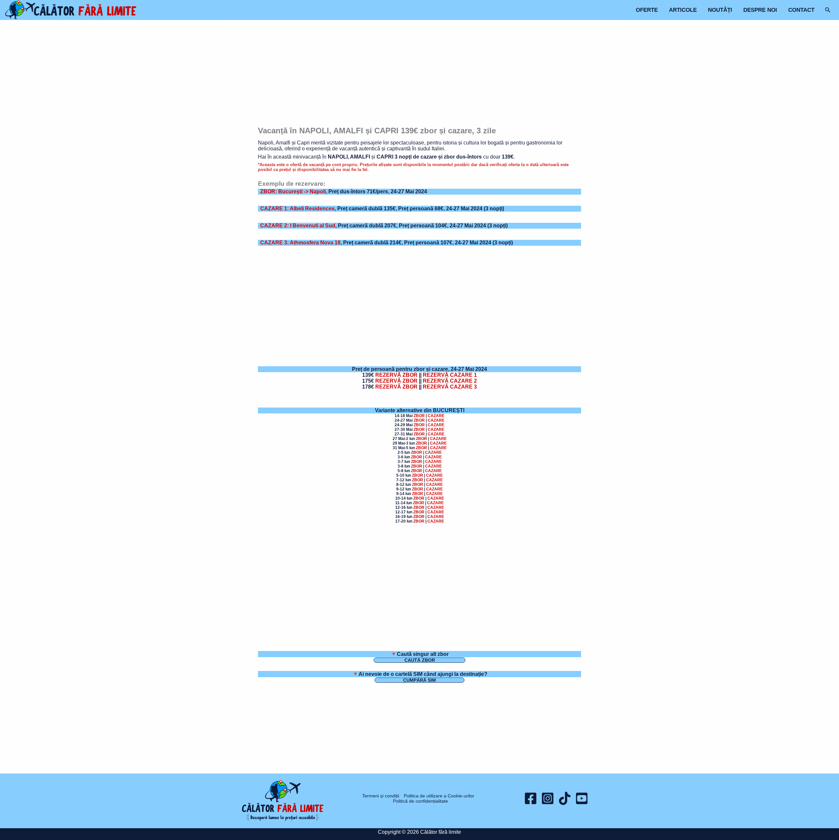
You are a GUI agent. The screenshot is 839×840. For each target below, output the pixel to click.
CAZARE (436, 415)
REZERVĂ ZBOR (396, 375)
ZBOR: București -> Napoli (293, 191)
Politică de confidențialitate (420, 801)
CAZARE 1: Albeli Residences (297, 208)
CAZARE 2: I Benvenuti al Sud (297, 225)
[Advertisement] (419, 74)
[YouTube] (581, 798)
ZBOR (419, 415)
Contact (801, 10)
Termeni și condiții (380, 795)
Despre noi (760, 10)
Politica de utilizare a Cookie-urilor (439, 795)
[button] (828, 10)
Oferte (647, 10)
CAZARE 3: (300, 242)
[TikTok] (564, 798)
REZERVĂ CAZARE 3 (450, 387)
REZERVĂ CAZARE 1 (450, 375)
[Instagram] (547, 798)
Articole (683, 10)
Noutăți (720, 10)
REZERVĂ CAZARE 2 (450, 381)
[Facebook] (530, 798)
